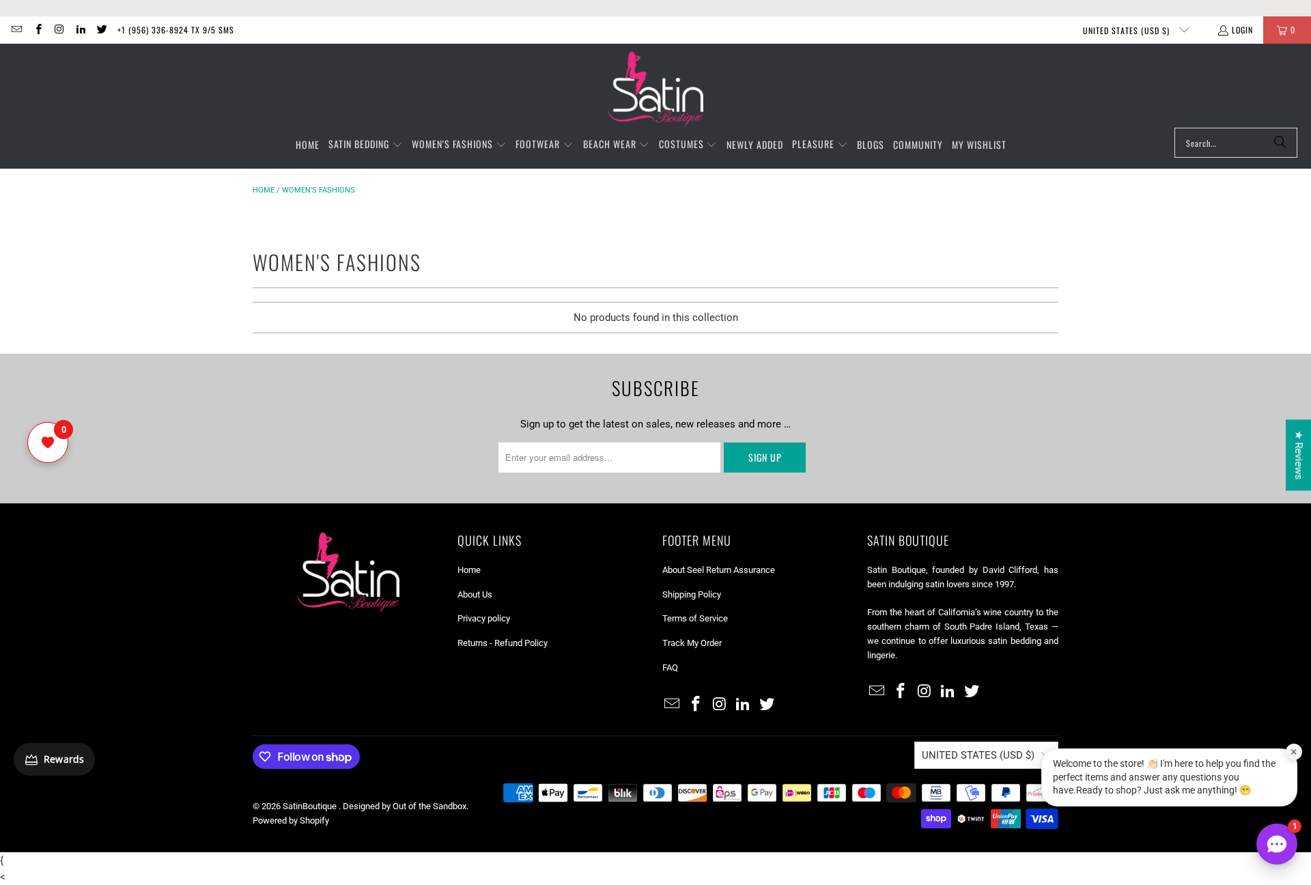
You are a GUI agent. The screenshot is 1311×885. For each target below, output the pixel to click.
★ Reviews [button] (1299, 455)
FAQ (670, 667)
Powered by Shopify (291, 820)
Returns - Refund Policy (502, 643)
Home (263, 190)
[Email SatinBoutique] (16, 30)
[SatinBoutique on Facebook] (37, 30)
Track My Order (692, 643)
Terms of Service (695, 618)
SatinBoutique (311, 806)
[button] (365, 145)
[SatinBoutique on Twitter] (101, 30)
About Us (474, 594)
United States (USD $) (1127, 30)
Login (1242, 30)
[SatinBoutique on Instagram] (59, 30)
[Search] (1280, 143)
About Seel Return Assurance (718, 570)
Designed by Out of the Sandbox (404, 806)
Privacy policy (483, 618)
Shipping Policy (691, 594)
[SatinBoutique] (655, 89)
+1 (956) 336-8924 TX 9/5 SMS (175, 30)
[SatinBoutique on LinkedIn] (80, 30)
